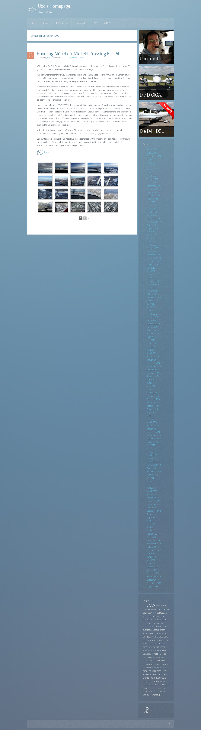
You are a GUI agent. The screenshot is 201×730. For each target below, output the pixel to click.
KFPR (166, 640)
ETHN (159, 633)
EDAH (154, 627)
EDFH (164, 681)
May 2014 (151, 419)
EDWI (149, 674)
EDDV (163, 616)
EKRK (154, 651)
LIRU (145, 695)
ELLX (154, 664)
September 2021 (154, 156)
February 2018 (153, 281)
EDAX (153, 657)
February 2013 (153, 458)
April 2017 (151, 311)
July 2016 (151, 340)
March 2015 (152, 393)
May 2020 (151, 209)
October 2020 (153, 192)
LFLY (157, 623)
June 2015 (151, 383)
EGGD (161, 637)
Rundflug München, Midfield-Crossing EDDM (78, 53)
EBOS (163, 657)
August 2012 (152, 475)
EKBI (153, 623)
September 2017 (154, 297)
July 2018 (151, 268)
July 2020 (151, 202)
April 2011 (151, 527)
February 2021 (153, 179)
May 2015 (151, 386)
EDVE (164, 678)
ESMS (150, 661)
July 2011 (151, 517)
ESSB (155, 661)
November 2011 (154, 504)
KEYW (145, 644)
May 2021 (151, 169)
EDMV (158, 654)
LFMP (149, 668)
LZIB (168, 664)
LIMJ (149, 657)
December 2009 (153, 573)
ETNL (150, 627)
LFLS (159, 668)
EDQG (163, 654)
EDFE (158, 606)
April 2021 (151, 173)
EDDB (154, 616)
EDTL (150, 685)
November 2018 (154, 258)
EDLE (164, 692)
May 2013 (151, 452)
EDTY (164, 630)
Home (33, 23)
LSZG (150, 692)
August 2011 (152, 514)
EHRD (156, 637)
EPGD (167, 623)
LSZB (154, 671)
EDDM (69, 58)
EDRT (159, 630)
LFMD (159, 651)
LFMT (155, 692)
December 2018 (153, 255)
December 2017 (153, 288)
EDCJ (150, 630)
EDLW (150, 647)
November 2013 (154, 435)
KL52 (163, 688)
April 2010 (151, 563)
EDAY (159, 620)
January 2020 (153, 215)
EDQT (145, 627)
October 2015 (153, 370)
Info (94, 23)
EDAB (158, 695)
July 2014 (151, 412)
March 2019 (152, 245)
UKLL (158, 664)
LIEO (144, 657)
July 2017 (151, 304)
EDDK (154, 681)
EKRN (154, 678)
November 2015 (154, 366)
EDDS (161, 609)
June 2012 (151, 481)
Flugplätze (62, 23)
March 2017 (152, 314)
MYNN (150, 640)
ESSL (149, 654)
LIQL (162, 674)
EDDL (164, 647)
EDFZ (159, 644)
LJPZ (164, 671)
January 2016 (153, 360)
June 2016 (151, 343)
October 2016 (153, 330)
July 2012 (151, 478)
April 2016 (151, 350)
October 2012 (153, 468)
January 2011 (153, 537)
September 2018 (154, 261)
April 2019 (151, 242)
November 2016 (154, 327)
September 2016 (154, 334)
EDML (154, 668)
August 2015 (152, 376)
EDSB (145, 647)
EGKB (166, 637)
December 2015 (153, 363)
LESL (150, 671)
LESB (155, 630)
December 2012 (153, 462)
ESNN (150, 688)
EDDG (145, 671)
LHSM (145, 681)
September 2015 (154, 373)
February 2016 (153, 356)
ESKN (150, 651)
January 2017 (153, 320)
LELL (145, 654)
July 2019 (151, 232)
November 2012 (154, 465)
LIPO (154, 674)
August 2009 (152, 586)
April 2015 (151, 389)
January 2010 (153, 570)
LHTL (155, 620)
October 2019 (153, 225)
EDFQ (149, 678)
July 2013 (151, 445)
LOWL (145, 692)
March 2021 (152, 176)
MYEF (161, 640)
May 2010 (151, 560)
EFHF (164, 661)
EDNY (163, 606)
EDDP (145, 613)
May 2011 (151, 524)
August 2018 (152, 265)
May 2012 (151, 485)
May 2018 (151, 271)
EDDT (159, 647)
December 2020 (153, 186)
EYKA (149, 695)
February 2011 (153, 534)
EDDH (150, 609)
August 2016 (152, 337)
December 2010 (153, 540)
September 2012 (154, 471)
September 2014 (154, 406)
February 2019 (153, 248)
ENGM (145, 630)
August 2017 (152, 301)
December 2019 (153, 219)
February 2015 (153, 396)
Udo (48, 58)
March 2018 (152, 278)
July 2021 (151, 163)
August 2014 (152, 409)
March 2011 (152, 531)
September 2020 (154, 196)
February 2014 (153, 425)
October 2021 (153, 153)
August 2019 (152, 228)
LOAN (162, 623)
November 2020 (154, 189)
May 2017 (151, 307)
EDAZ (164, 613)
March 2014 (152, 422)
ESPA (150, 681)
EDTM (145, 688)
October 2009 (153, 580)
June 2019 (151, 235)
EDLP (155, 647)
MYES (164, 685)
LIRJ (158, 674)
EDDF (145, 633)
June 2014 (151, 416)
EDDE (164, 633)
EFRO (159, 661)
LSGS (159, 678)
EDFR (159, 671)
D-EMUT (63, 58)
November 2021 (154, 150)
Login (152, 710)
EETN (145, 664)
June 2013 (151, 448)
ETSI (144, 623)
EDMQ (145, 637)
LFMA (145, 661)
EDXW (150, 637)
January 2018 (153, 284)
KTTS (154, 633)
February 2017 (153, 317)
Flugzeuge (80, 23)
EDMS (145, 620)
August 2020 (152, 199)
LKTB (145, 668)
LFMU (164, 651)
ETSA (145, 678)
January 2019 (153, 251)
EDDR (159, 681)
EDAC (164, 644)
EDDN (145, 609)
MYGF (159, 685)
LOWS (155, 609)
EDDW (164, 620)
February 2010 (153, 567)
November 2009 (154, 577)
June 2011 (151, 521)
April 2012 (151, 488)
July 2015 (151, 379)
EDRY (164, 668)
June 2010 (151, 557)
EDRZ (145, 685)
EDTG (154, 654)
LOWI (150, 613)
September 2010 (154, 550)
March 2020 (152, 212)
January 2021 (153, 182)
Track (46, 152)
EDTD (154, 685)
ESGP (150, 633)
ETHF (159, 627)
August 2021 (152, 159)
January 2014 (153, 429)
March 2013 (152, 455)
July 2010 (151, 554)
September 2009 (154, 583)
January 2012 (153, 498)
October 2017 (153, 294)
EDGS (163, 664)
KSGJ (145, 616)
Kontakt (108, 23)
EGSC (145, 640)
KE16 (159, 688)
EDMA (74, 58)
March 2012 (152, 491)
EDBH (145, 651)
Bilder (46, 23)
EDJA (154, 613)
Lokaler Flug (82, 58)
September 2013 (154, 439)
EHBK (158, 657)
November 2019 (154, 222)
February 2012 (153, 494)
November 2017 (154, 291)
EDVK (150, 620)
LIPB (149, 616)
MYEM (155, 640)
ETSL (155, 688)
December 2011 (153, 501)
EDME (159, 613)
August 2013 (152, 442)
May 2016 (151, 347)
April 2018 (151, 274)
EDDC (158, 616)
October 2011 (153, 508)
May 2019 (151, 238)
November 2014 (154, 402)
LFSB (150, 644)
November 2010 (154, 544)
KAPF (154, 644)
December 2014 (153, 399)
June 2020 (151, 205)
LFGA (164, 627)
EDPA (166, 674)
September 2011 (154, 511)
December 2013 (153, 432)
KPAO (149, 623)
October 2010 (153, 547)
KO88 (160, 692)
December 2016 (153, 324)
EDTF (145, 674)
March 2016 (152, 353)
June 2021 (151, 166)
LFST (154, 695)
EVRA (149, 664)
